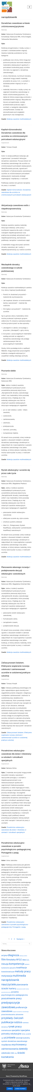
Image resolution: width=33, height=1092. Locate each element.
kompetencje (16, 963)
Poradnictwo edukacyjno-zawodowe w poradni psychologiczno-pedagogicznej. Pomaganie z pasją (15, 924)
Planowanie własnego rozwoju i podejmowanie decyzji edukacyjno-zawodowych (15, 570)
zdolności (5, 1053)
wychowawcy (19, 1044)
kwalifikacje (21, 967)
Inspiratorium (5, 142)
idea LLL (25, 960)
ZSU (15, 1053)
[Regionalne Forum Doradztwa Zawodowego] (6, 7)
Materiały (4, 30)
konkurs (27, 964)
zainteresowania (9, 1048)
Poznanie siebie (8, 371)
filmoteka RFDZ (14, 959)
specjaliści (16, 1030)
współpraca (6, 1044)
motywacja (6, 975)
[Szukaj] (29, 943)
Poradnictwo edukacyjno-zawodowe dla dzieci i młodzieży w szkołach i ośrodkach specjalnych (13, 829)
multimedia (19, 975)
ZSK (12, 1053)
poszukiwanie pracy (11, 998)
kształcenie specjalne (8, 968)
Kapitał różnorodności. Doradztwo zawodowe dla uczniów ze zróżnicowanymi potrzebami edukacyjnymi (16, 192)
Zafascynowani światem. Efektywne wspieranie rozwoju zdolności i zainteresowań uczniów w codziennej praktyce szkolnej (15, 669)
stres (23, 1034)
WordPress (23, 1076)
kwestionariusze (7, 972)
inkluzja (5, 964)
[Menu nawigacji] (29, 7)
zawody (23, 1048)
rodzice (17, 1022)
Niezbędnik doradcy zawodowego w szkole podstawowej (11, 267)
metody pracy (23, 971)
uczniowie (9, 1037)
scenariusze (6, 1030)
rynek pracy (15, 1026)
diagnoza (13, 955)
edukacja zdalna (23, 955)
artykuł (4, 955)
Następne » (20, 939)
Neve (8, 1076)
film (3, 959)
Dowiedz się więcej (20, 1088)
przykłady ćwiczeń (12, 1018)
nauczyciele (8, 984)
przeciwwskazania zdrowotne (12, 1014)
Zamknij (10, 1088)
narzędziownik (10, 980)
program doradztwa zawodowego (21, 1011)
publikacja (7, 1022)
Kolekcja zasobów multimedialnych (19, 119)
